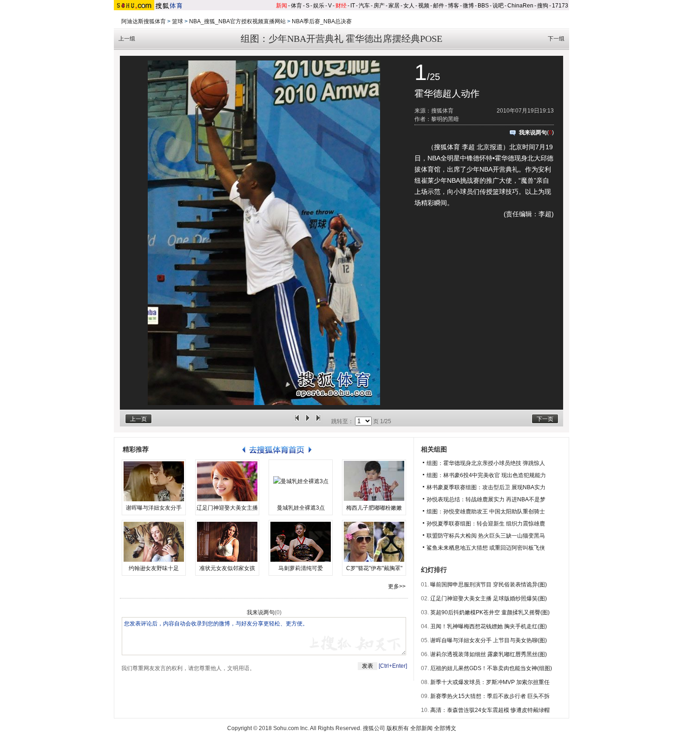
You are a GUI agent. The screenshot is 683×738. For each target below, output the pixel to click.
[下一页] (318, 421)
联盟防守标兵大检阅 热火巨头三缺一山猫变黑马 (486, 535)
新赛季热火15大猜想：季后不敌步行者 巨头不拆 (490, 696)
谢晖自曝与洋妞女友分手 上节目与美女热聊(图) (488, 640)
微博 (468, 5)
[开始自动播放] (307, 421)
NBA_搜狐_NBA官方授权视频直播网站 (237, 21)
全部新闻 (421, 728)
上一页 (138, 419)
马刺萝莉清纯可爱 (300, 568)
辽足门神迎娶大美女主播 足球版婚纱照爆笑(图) (488, 598)
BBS (483, 5)
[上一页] (297, 421)
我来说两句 (533, 132)
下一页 (545, 419)
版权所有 (398, 728)
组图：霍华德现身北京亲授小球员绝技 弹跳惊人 (486, 463)
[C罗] (374, 541)
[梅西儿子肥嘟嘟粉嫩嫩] (374, 481)
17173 (560, 5)
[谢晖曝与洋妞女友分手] (153, 481)
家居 (394, 5)
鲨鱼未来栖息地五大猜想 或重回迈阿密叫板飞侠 (486, 548)
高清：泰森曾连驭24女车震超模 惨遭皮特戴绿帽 (490, 710)
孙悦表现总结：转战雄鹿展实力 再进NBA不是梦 (486, 499)
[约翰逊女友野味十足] (153, 541)
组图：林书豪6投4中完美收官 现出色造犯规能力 (486, 475)
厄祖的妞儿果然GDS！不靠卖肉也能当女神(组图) (491, 668)
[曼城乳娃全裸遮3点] (300, 481)
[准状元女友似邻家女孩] (227, 541)
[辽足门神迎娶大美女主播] (227, 481)
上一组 (126, 38)
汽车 (364, 5)
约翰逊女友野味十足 (154, 568)
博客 (453, 5)
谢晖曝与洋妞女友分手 (154, 508)
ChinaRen (520, 5)
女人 (408, 5)
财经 (341, 5)
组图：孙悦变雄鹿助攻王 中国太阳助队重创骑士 (486, 511)
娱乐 (318, 5)
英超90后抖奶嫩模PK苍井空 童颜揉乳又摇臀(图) (490, 612)
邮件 (438, 5)
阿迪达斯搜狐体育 (143, 21)
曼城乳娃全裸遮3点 (301, 508)
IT (352, 5)
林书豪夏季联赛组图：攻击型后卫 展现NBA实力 (486, 487)
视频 (423, 5)
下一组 (556, 38)
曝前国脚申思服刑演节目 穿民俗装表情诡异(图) (488, 584)
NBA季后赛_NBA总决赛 (322, 21)
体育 (296, 5)
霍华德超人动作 (446, 93)
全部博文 (445, 728)
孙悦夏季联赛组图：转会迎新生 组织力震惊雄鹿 (486, 523)
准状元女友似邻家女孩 (227, 568)
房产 (379, 5)
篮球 (177, 21)
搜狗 (542, 5)
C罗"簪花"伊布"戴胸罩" (374, 568)
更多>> (397, 586)
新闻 (281, 5)
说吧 (498, 5)
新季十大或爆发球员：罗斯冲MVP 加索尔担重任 (490, 682)
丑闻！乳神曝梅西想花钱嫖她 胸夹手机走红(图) (488, 626)
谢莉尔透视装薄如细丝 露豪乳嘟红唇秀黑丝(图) (488, 654)
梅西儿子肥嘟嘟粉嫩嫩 (374, 508)
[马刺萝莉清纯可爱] (300, 541)
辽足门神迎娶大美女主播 (227, 508)
